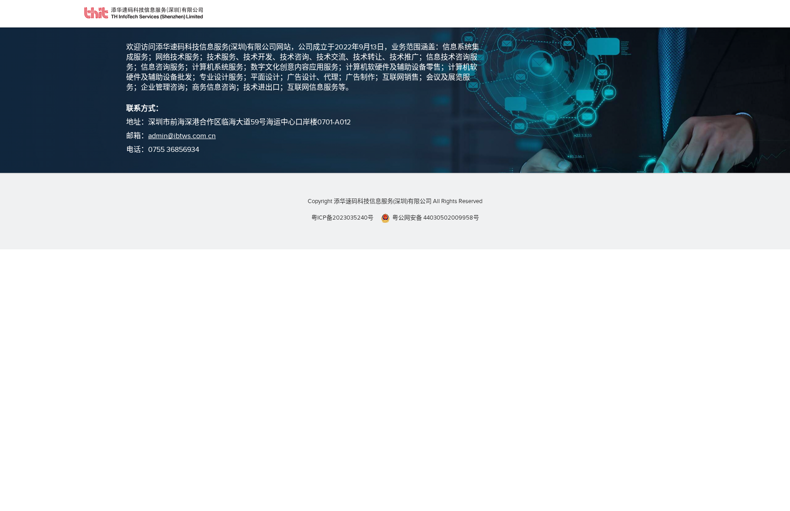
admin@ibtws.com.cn (182, 135)
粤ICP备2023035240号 (342, 217)
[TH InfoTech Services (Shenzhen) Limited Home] (143, 14)
